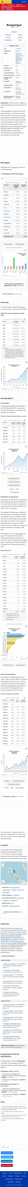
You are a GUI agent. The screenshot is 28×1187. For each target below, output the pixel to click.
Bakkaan (6, 191)
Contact (17, 1176)
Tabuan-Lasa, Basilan (17, 941)
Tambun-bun (7, 226)
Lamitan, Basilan (8, 1011)
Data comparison (8, 294)
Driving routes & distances (11, 912)
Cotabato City (17, 937)
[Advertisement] (14, 16)
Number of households (14, 482)
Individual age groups (8, 665)
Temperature (19, 898)
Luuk (5, 207)
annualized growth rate (12, 686)
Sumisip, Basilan (12, 943)
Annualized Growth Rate (14, 784)
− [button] (2, 866)
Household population (14, 478)
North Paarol (7, 210)
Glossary (4, 1173)
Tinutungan (7, 233)
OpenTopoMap (6, 890)
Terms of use (9, 1179)
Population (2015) (20, 244)
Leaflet (8, 884)
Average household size (14, 485)
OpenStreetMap (15, 887)
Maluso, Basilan (22, 943)
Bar (18, 489)
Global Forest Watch (14, 906)
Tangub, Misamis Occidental (9, 939)
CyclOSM (14, 890)
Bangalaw (6, 195)
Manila (12, 1045)
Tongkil (17, 77)
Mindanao (19, 5)
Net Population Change (18, 781)
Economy (8, 37)
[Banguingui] (14, 871)
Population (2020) (8, 244)
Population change (9, 796)
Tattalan (6, 229)
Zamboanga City (10, 936)
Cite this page (5, 1147)
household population (9, 406)
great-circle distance (8, 956)
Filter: (2, 178)
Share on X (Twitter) (7, 1157)
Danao (5, 198)
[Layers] (3, 882)
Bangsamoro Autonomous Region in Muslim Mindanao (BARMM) (13, 7)
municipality (18, 48)
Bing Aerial (20, 890)
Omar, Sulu (4, 943)
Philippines (10, 5)
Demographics (8, 40)
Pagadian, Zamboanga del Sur (11, 936)
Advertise (10, 1176)
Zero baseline (15, 492)
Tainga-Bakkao (7, 223)
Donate (23, 1176)
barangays (15, 167)
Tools (10, 1173)
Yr (12, 903)
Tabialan (6, 220)
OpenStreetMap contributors (16, 884)
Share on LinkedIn (6, 1161)
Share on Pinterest (7, 1165)
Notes (20, 40)
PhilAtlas (6, 2)
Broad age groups (21, 665)
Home (3, 5)
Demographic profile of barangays (12, 174)
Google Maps (5, 892)
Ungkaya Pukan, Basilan (17, 945)
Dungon (6, 201)
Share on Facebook (7, 1153)
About (4, 1176)
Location (20, 34)
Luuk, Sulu (4, 945)
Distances (20, 37)
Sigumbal (6, 214)
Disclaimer (11, 1182)
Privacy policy (19, 1179)
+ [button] (2, 863)
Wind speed (13, 900)
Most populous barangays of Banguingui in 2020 (13, 284)
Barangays (8, 34)
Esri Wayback (15, 895)
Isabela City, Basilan (15, 934)
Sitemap (18, 1182)
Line (12, 489)
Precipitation (5, 900)
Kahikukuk (6, 204)
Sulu (2, 9)
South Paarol (7, 217)
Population (7, 781)
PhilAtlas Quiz (18, 1173)
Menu (25, 1)
